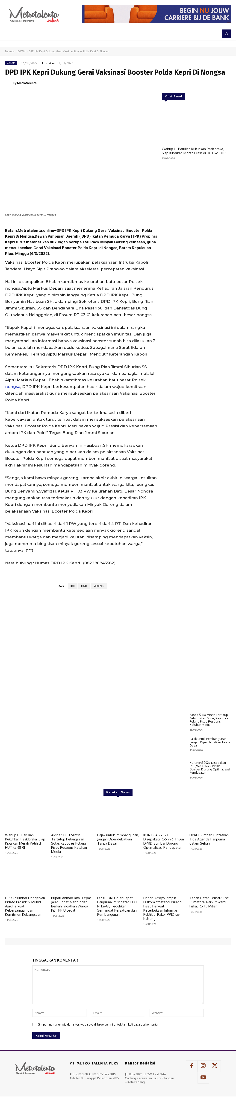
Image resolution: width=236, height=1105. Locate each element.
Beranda (10, 51)
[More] (226, 82)
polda (84, 585)
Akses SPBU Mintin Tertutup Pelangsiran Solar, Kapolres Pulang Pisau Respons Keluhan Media (209, 719)
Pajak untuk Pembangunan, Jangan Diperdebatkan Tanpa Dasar (210, 742)
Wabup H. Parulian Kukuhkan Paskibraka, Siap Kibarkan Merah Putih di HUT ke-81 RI (194, 151)
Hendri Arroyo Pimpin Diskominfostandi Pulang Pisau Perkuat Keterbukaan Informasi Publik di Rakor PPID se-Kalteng (162, 908)
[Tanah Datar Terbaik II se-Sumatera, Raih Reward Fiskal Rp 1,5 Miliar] (210, 879)
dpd (73, 585)
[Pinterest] (204, 82)
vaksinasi (99, 585)
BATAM (22, 51)
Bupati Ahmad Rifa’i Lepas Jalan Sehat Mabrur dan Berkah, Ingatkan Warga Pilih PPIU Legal (71, 904)
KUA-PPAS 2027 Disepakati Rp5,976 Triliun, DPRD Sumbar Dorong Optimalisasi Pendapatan (210, 767)
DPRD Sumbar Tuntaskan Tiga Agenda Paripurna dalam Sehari (209, 839)
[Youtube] (203, 1078)
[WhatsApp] (215, 82)
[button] (226, 33)
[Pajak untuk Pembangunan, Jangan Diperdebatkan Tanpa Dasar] (174, 746)
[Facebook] (183, 82)
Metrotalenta (27, 83)
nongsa (12, 386)
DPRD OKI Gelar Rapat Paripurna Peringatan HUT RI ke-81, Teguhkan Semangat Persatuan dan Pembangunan (117, 906)
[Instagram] (203, 1066)
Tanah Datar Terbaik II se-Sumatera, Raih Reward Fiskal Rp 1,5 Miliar (209, 902)
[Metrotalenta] (9, 82)
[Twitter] (194, 82)
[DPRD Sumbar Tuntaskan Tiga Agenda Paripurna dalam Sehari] (210, 816)
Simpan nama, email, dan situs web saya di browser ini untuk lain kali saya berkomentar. (98, 1024)
